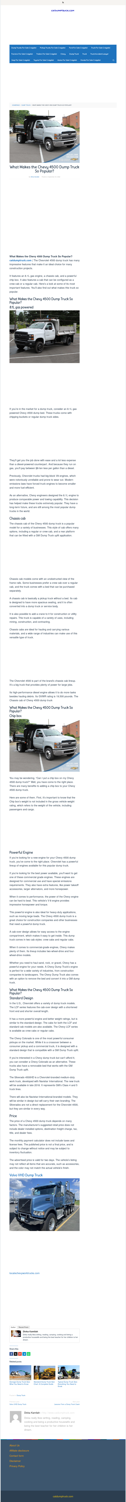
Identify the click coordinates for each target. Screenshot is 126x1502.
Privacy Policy (17, 1466)
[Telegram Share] (24, 1354)
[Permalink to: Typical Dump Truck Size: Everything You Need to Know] (69, 1372)
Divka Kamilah (30, 1331)
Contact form (16, 1455)
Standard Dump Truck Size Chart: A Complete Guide (44, 1383)
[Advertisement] (63, 33)
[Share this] (11, 1354)
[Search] (113, 60)
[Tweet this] (15, 1354)
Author (13, 1327)
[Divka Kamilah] (16, 1333)
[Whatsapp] (28, 1354)
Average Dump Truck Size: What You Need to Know (19, 1383)
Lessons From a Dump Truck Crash (67, 1402)
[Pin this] (20, 1354)
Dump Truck (21, 1395)
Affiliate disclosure (19, 1450)
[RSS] (63, 2)
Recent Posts (23, 1327)
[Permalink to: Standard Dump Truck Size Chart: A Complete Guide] (44, 1372)
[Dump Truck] (63, 10)
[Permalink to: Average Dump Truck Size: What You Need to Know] (20, 1372)
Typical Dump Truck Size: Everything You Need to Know (68, 1384)
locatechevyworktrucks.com (24, 1273)
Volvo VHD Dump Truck (25, 1175)
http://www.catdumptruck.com (58, 1412)
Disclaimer (15, 1461)
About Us (14, 1445)
